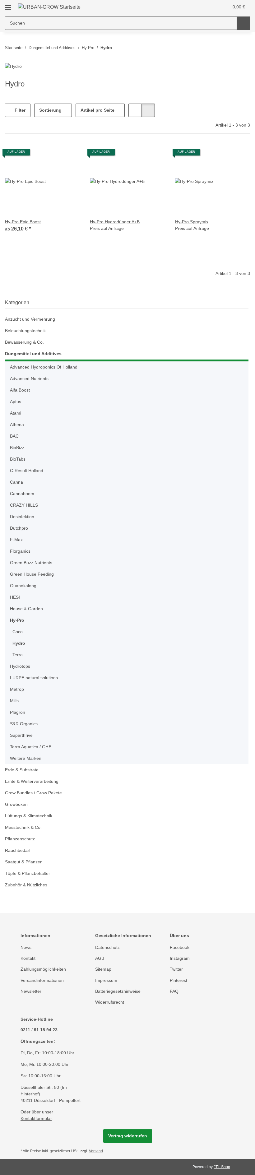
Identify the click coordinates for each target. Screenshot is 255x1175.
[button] (199, 7)
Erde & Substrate (22, 769)
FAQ (174, 991)
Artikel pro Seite (97, 110)
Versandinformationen (42, 980)
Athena (17, 424)
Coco (17, 631)
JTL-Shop (222, 1167)
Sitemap (103, 969)
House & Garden (26, 608)
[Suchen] (243, 23)
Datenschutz (107, 947)
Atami (15, 413)
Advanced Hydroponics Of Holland (43, 367)
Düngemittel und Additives (33, 353)
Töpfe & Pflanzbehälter (27, 873)
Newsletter (31, 991)
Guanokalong (23, 585)
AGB (99, 958)
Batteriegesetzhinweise (118, 991)
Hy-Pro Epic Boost (23, 221)
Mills (14, 700)
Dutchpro (19, 528)
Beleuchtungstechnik (25, 330)
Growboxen (16, 804)
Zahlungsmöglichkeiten (43, 969)
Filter (19, 110)
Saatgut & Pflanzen (24, 861)
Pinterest (178, 980)
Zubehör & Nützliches (26, 884)
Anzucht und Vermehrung (30, 319)
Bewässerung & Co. (24, 342)
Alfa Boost (20, 390)
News (26, 947)
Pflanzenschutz (20, 838)
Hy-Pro (17, 620)
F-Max (16, 539)
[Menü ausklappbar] (8, 5)
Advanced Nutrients (29, 378)
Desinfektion (22, 516)
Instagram (180, 958)
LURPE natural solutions (34, 677)
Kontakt (28, 958)
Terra (17, 654)
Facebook (179, 947)
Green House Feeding (32, 574)
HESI (15, 597)
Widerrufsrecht (109, 1002)
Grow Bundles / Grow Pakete (33, 792)
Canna (16, 482)
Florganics (20, 551)
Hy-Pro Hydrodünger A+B (115, 221)
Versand (96, 1151)
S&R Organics (24, 723)
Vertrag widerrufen (127, 1135)
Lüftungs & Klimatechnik (28, 815)
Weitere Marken (25, 758)
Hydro (18, 643)
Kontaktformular (36, 1118)
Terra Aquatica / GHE (30, 746)
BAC (14, 436)
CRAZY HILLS (24, 505)
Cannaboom (22, 493)
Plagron (17, 712)
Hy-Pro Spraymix (191, 221)
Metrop (17, 689)
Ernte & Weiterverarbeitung (31, 781)
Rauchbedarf (17, 850)
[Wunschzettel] (212, 7)
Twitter (176, 969)
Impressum (106, 980)
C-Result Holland (26, 470)
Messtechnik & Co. (23, 827)
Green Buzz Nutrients (31, 562)
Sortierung (50, 110)
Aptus (15, 401)
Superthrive (21, 735)
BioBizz (17, 447)
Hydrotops (20, 666)
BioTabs (18, 459)
